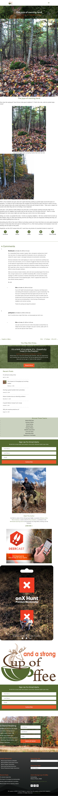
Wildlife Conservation (36, 15)
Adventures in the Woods (29, 435)
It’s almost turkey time (9, 375)
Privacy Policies (36, 793)
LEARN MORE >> (29, 526)
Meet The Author (29, 516)
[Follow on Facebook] (32, 786)
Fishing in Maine (29, 428)
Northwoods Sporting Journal (17, 521)
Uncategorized (32, 354)
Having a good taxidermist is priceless (14, 390)
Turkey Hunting (29, 424)
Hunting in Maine (30, 422)
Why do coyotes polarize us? (11, 409)
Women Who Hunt (29, 420)
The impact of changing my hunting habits (10, 779)
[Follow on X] (34, 786)
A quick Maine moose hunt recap (12, 403)
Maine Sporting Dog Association (8, 766)
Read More (29, 365)
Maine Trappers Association (7, 764)
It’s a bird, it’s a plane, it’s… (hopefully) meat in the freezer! (29, 350)
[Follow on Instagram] (37, 786)
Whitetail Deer (29, 426)
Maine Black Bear (29, 433)
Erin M (19, 15)
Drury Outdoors (32, 519)
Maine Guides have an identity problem (14, 396)
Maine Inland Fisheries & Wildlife (9, 760)
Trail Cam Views (29, 431)
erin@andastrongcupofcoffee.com (39, 781)
